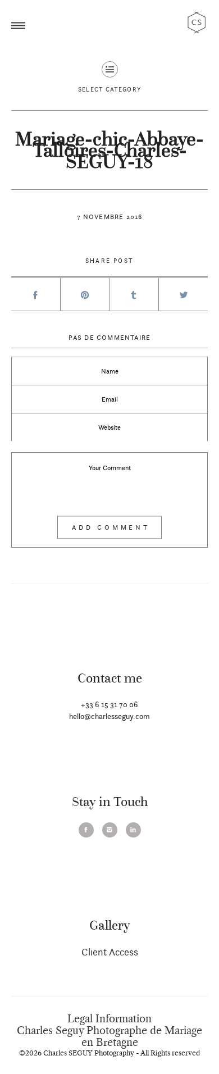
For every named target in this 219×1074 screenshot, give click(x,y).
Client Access (109, 951)
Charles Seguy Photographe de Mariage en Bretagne (109, 1037)
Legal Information (109, 1019)
